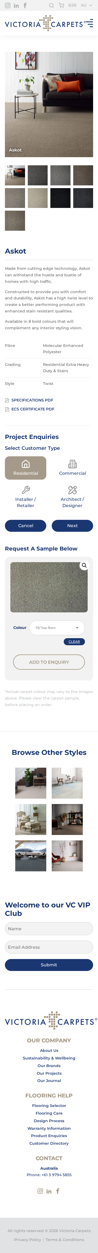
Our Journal (49, 1080)
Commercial (72, 473)
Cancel (25, 525)
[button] (84, 565)
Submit (49, 964)
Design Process (49, 1120)
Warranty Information (49, 1128)
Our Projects (49, 1073)
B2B (72, 5)
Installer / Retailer (25, 502)
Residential (25, 473)
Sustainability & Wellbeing (49, 1058)
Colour (19, 627)
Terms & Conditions (65, 1239)
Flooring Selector (49, 1105)
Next (72, 525)
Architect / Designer (72, 502)
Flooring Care (49, 1113)
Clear (74, 642)
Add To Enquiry (49, 662)
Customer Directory (49, 1143)
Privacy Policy (27, 1239)
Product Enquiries (49, 1135)
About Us (49, 1050)
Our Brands (49, 1065)
